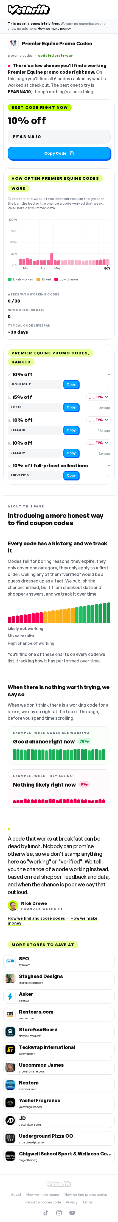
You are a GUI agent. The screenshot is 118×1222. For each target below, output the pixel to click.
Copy (71, 384)
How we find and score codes (36, 918)
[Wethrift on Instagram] (59, 1213)
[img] (59, 244)
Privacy (71, 1202)
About (16, 1195)
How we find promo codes (85, 1195)
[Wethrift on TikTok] (46, 1213)
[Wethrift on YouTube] (72, 1213)
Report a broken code (43, 1202)
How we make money (54, 28)
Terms (87, 1202)
